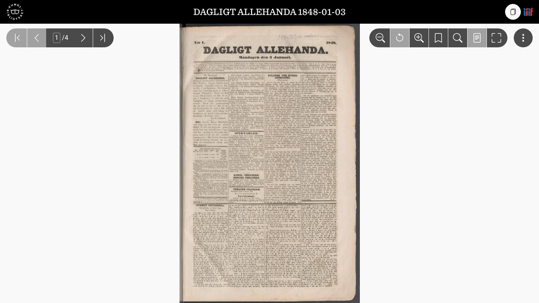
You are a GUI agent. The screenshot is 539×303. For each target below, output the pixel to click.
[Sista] (103, 37)
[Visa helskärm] (497, 37)
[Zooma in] (419, 37)
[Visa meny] (523, 37)
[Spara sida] (438, 37)
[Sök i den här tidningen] (457, 37)
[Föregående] (36, 37)
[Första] (16, 37)
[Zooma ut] (379, 37)
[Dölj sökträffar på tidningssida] (477, 37)
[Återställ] (399, 37)
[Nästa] (83, 37)
